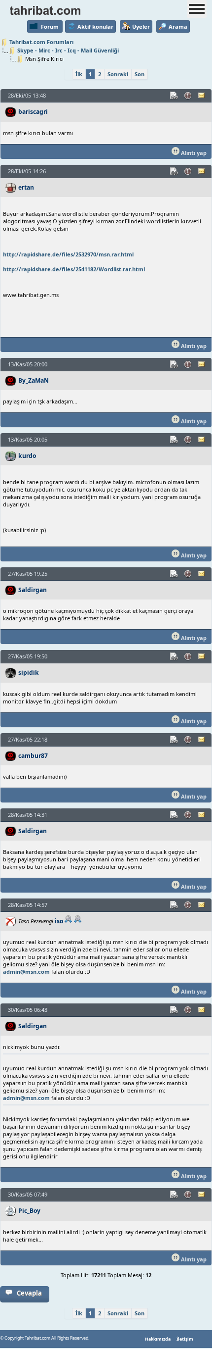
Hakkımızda (158, 1339)
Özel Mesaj (202, 95)
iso (59, 921)
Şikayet (188, 95)
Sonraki (117, 74)
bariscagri (33, 111)
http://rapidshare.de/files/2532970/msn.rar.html (68, 254)
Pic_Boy (29, 1210)
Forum (49, 26)
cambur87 (33, 755)
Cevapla (29, 1293)
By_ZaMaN (33, 380)
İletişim (185, 1339)
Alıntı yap (193, 152)
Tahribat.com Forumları (41, 42)
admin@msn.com (26, 971)
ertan (26, 187)
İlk (78, 74)
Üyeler (141, 26)
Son (139, 74)
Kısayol (174, 95)
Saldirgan (32, 590)
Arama (178, 26)
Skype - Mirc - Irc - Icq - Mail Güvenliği (68, 50)
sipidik (28, 672)
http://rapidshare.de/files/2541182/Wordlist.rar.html (74, 269)
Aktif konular (95, 26)
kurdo (27, 455)
